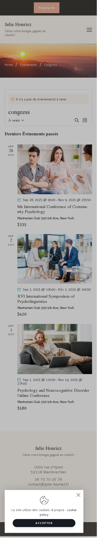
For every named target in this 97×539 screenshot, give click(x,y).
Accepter (44, 523)
